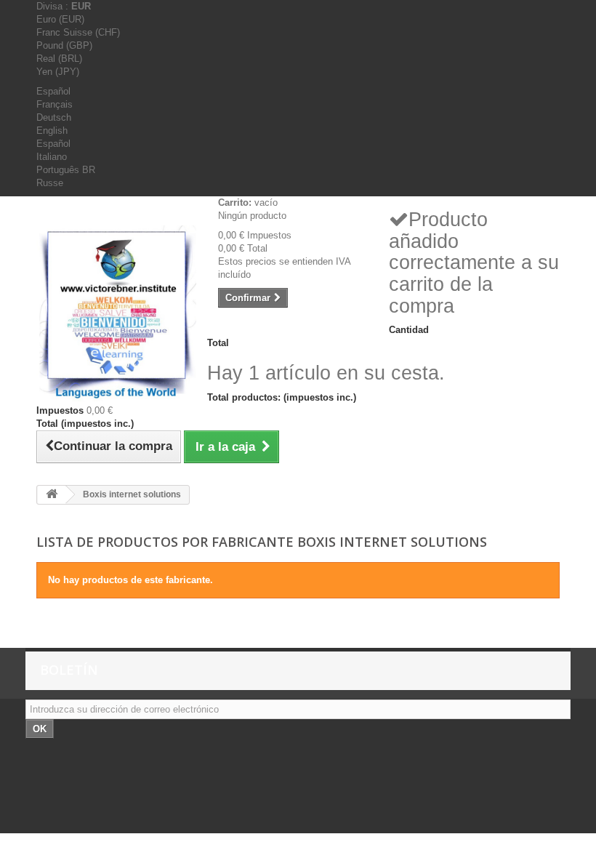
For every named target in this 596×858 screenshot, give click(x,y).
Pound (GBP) (64, 45)
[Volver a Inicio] (51, 495)
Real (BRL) (59, 58)
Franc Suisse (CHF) (78, 32)
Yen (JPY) (57, 71)
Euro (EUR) (60, 19)
